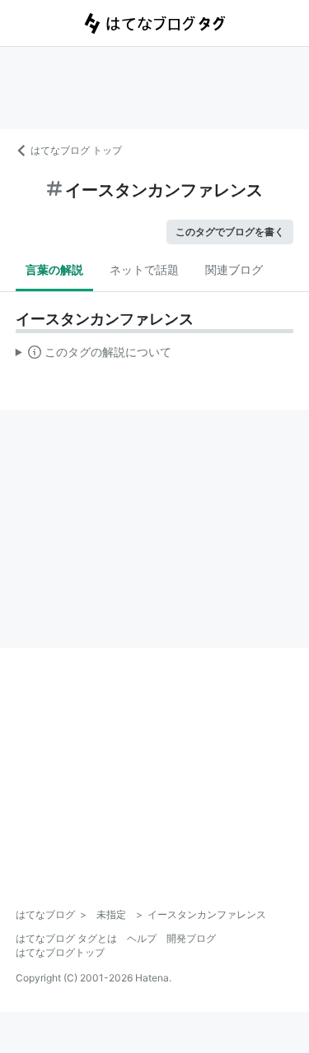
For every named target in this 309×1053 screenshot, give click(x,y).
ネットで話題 (144, 269)
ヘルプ (142, 938)
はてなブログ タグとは (66, 938)
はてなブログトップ (60, 952)
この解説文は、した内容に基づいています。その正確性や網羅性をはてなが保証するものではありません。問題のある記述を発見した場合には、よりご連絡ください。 (93, 355)
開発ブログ (191, 938)
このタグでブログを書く (230, 231)
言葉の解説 (54, 269)
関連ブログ (234, 269)
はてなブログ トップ (76, 150)
